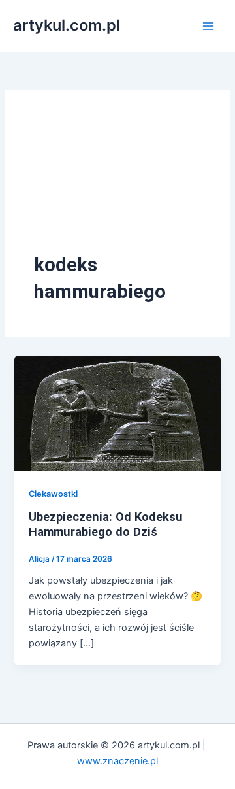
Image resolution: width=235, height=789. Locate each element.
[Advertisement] (117, 185)
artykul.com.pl (66, 25)
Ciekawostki (53, 494)
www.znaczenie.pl (117, 761)
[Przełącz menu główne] (208, 26)
